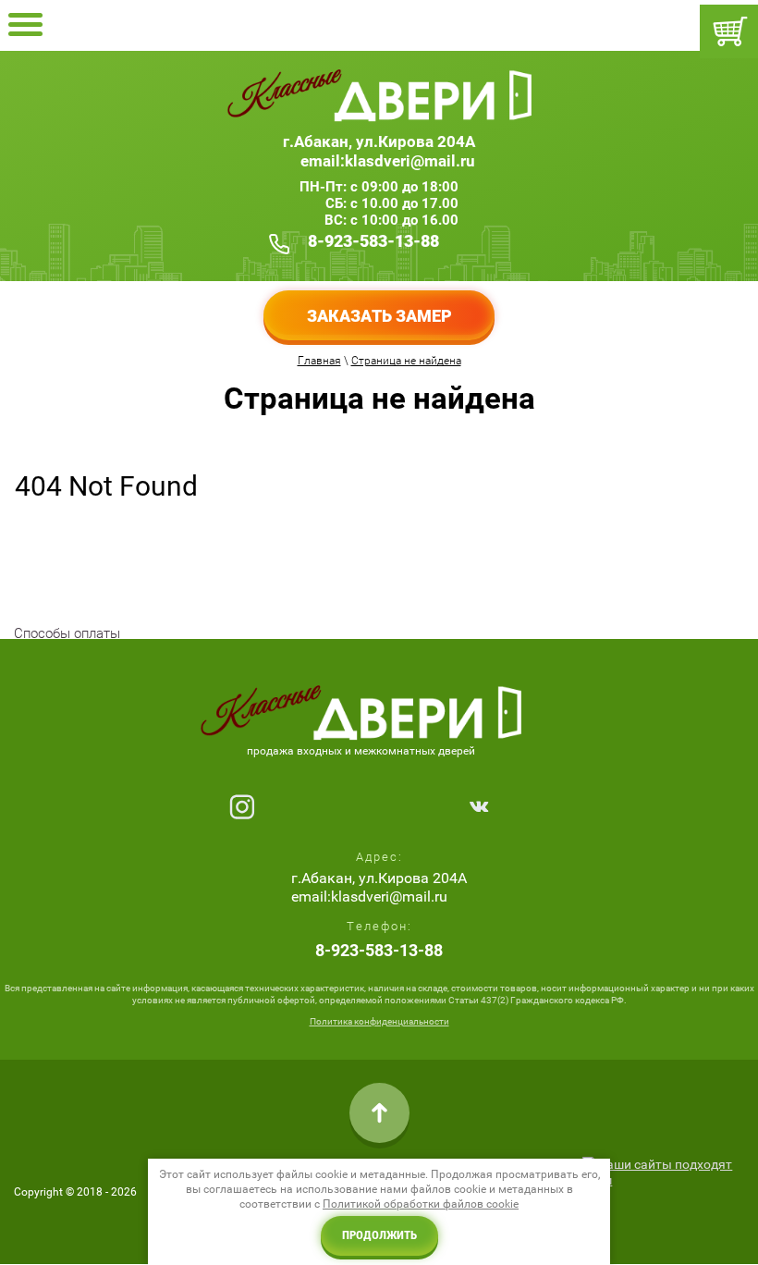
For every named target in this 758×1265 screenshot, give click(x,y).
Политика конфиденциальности (379, 1021)
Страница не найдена (406, 360)
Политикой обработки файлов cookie (421, 1203)
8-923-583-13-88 (373, 241)
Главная (319, 360)
